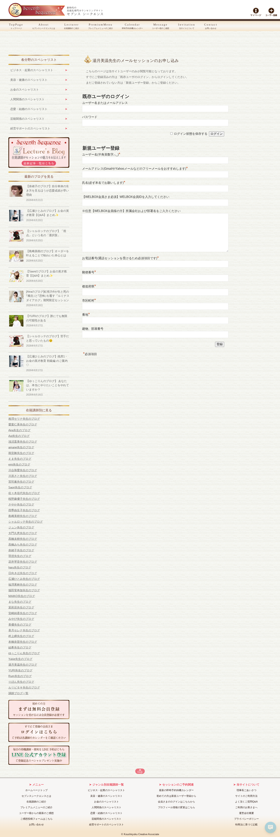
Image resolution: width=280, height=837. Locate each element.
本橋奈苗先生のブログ (22, 641)
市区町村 (89, 300)
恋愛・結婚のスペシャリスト (28, 109)
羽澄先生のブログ (19, 556)
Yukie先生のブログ (20, 658)
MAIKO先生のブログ (21, 596)
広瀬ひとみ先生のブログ (24, 578)
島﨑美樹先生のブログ (22, 516)
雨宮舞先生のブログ (21, 453)
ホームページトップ (36, 790)
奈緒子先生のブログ (21, 550)
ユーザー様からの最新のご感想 (36, 813)
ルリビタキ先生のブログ (24, 687)
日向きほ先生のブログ (22, 573)
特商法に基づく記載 (246, 824)
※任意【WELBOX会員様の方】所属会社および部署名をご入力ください (131, 211)
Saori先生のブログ (20, 487)
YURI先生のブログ (20, 670)
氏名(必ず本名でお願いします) (103, 182)
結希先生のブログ (19, 647)
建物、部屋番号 (92, 328)
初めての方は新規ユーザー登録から (176, 795)
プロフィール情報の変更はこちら (176, 807)
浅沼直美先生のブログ (22, 441)
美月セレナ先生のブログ (24, 630)
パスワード (89, 117)
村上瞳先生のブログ (21, 636)
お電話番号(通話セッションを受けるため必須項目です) (120, 258)
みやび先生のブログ (21, 618)
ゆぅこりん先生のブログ (24, 653)
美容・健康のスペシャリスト (28, 79)
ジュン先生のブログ (21, 527)
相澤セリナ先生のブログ (24, 418)
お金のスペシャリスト (24, 89)
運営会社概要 (246, 813)
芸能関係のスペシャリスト (27, 118)
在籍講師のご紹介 (36, 801)
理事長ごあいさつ (246, 790)
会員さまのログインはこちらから (176, 801)
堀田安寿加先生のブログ (24, 590)
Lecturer (71, 26)
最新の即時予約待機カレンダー (176, 790)
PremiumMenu (100, 26)
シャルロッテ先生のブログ (25, 521)
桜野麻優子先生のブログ (24, 498)
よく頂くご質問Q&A (246, 801)
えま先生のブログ (19, 458)
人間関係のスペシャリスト (27, 99)
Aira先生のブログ (19, 430)
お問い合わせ (36, 824)
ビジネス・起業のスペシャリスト (31, 70)
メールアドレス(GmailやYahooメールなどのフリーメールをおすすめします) (135, 168)
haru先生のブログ (19, 567)
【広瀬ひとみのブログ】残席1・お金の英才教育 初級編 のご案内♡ (47, 361)
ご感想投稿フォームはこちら (36, 818)
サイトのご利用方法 (246, 795)
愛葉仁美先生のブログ (22, 424)
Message (160, 26)
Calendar (132, 26)
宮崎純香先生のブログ (22, 613)
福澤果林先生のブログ (22, 584)
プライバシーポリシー (246, 818)
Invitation (186, 26)
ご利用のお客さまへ (246, 807)
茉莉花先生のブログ (21, 607)
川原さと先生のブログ (22, 475)
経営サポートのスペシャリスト (30, 128)
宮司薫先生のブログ (21, 481)
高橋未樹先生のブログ (22, 538)
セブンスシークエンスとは (36, 795)
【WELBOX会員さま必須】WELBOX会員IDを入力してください (125, 196)
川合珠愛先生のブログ (22, 470)
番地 (86, 314)
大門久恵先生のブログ (22, 533)
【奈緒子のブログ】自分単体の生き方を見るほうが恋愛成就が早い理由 (47, 190)
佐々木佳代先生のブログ (24, 493)
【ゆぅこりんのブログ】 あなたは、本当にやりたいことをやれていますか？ (47, 385)
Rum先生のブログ (20, 676)
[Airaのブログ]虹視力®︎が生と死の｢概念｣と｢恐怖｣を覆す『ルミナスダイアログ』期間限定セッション (47, 296)
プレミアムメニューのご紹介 (36, 807)
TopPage (16, 26)
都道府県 (89, 286)
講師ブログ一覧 (18, 693)
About (43, 26)
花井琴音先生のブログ (22, 561)
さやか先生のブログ (21, 504)
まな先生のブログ (19, 601)
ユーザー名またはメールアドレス (105, 102)
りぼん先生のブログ (21, 681)
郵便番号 (89, 272)
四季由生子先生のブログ (24, 510)
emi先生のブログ (19, 464)
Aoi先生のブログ (19, 435)
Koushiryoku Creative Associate (141, 834)
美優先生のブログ (19, 624)
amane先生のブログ (21, 447)
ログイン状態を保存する (190, 133)
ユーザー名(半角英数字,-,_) (101, 154)
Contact (210, 26)
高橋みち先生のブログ (22, 544)
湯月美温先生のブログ (22, 664)
